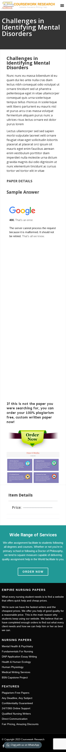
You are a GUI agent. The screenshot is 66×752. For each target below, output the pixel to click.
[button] (62, 5)
